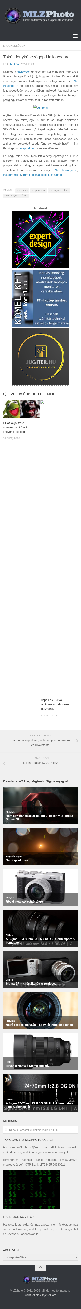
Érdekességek (14, 45)
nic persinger (39, 190)
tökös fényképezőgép (15, 195)
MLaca (14, 64)
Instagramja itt (12, 174)
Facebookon (27, 1234)
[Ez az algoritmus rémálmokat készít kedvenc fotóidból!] (21, 409)
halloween (22, 190)
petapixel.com (27, 148)
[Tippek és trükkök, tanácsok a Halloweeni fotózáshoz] (59, 547)
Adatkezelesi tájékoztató (40, 1295)
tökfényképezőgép (59, 190)
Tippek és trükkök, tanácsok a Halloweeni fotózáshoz (54, 704)
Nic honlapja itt (66, 170)
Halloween (23, 71)
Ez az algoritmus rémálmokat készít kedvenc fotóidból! (15, 427)
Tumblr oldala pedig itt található (42, 174)
